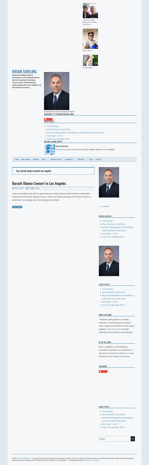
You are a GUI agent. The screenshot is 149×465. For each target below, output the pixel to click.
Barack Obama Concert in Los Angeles (39, 183)
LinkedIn (105, 206)
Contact (99, 159)
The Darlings (52, 126)
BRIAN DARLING (24, 71)
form (127, 353)
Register (58, 149)
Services (36, 159)
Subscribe (111, 329)
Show (43, 159)
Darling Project (56, 159)
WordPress (88, 460)
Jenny (97, 460)
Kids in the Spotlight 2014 (58, 139)
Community (69, 159)
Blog (91, 159)
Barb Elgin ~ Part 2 (55, 136)
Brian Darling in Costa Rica (58, 129)
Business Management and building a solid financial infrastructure (75, 133)
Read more (17, 207)
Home (16, 159)
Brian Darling (19, 188)
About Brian (25, 159)
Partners (81, 159)
